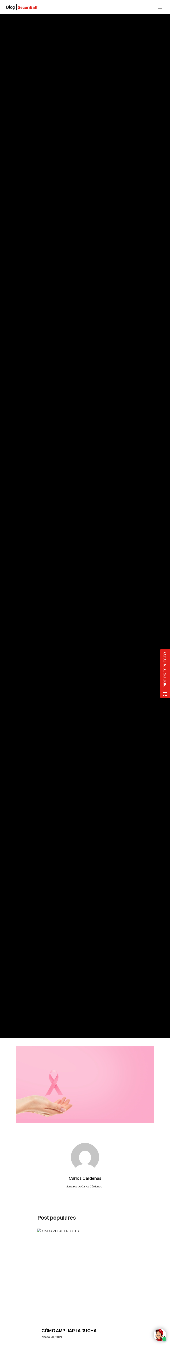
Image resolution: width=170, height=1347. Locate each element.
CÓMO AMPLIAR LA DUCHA (69, 1330)
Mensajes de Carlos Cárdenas (84, 1186)
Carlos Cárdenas (41, 533)
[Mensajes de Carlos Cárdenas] (20, 533)
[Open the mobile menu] (159, 7)
